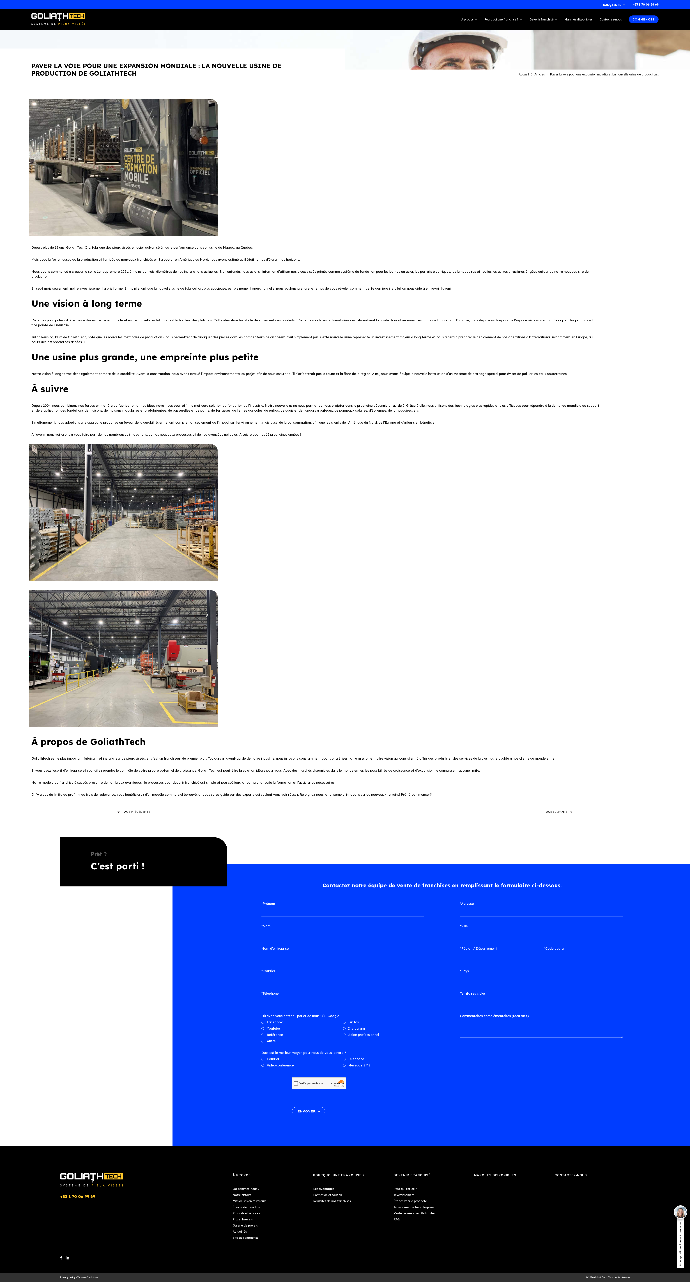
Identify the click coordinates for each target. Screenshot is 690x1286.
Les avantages (323, 1189)
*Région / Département (478, 948)
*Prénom (268, 904)
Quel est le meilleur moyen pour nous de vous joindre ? (303, 1053)
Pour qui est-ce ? (405, 1189)
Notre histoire (242, 1195)
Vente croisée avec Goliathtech (415, 1213)
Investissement (404, 1195)
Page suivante (555, 811)
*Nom (265, 926)
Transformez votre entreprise (414, 1207)
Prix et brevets (243, 1219)
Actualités (240, 1231)
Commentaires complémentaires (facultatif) (494, 1016)
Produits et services (246, 1213)
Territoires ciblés (473, 993)
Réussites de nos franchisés (332, 1201)
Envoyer (307, 1111)
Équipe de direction (246, 1207)
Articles (539, 74)
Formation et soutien (327, 1195)
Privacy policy (67, 1277)
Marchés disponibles (578, 19)
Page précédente (136, 811)
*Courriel (268, 971)
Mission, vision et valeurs (249, 1201)
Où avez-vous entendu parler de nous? (291, 1016)
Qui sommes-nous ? (246, 1189)
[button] (614, 4)
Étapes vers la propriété (410, 1201)
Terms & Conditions (87, 1277)
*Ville (464, 926)
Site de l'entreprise (246, 1237)
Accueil (524, 74)
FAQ (397, 1219)
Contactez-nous (611, 19)
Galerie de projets (245, 1225)
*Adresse (467, 904)
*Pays (464, 971)
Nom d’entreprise (275, 948)
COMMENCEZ (643, 19)
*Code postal (554, 948)
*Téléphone (270, 993)
